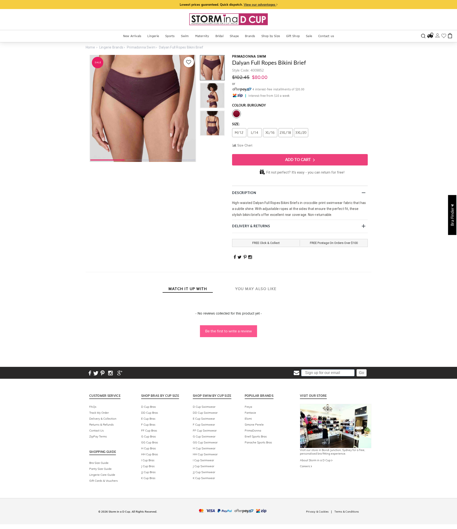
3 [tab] (178, 159)
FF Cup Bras (149, 430)
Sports (169, 36)
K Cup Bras (148, 478)
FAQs (92, 406)
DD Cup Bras (149, 412)
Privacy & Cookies (317, 511)
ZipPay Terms (98, 436)
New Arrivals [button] (132, 36)
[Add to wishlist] (189, 62)
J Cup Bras (148, 466)
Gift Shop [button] (293, 36)
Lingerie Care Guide (102, 474)
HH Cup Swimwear (205, 454)
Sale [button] (309, 36)
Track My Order (99, 412)
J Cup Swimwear (203, 466)
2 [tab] (143, 159)
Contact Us (96, 430)
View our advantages (260, 4)
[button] (228, 328)
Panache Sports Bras (258, 442)
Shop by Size (270, 36)
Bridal (219, 36)
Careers (305, 466)
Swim (185, 36)
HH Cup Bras (149, 454)
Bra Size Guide (99, 463)
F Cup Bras (148, 424)
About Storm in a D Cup (315, 460)
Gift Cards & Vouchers (103, 480)
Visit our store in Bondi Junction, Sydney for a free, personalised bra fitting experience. (332, 451)
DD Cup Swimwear (205, 412)
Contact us (326, 36)
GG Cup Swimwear (205, 442)
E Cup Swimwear (204, 418)
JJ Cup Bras (148, 472)
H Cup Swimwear (204, 448)
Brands (250, 36)
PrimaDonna (253, 430)
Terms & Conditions (346, 511)
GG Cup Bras (149, 442)
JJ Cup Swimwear (204, 472)
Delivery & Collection (102, 418)
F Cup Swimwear (204, 424)
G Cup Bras (148, 436)
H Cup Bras (148, 448)
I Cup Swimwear (203, 460)
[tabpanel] (142, 108)
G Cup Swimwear (204, 436)
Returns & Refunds (101, 424)
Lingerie (153, 36)
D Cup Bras (148, 406)
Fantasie (250, 412)
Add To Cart (298, 159)
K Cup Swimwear (204, 478)
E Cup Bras (148, 418)
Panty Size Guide (100, 469)
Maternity (202, 36)
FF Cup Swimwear (205, 430)
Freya (248, 406)
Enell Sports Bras (256, 436)
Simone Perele (254, 424)
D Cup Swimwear (204, 406)
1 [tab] (107, 159)
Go (361, 373)
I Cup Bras (147, 460)
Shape (234, 36)
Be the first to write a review (228, 331)
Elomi (248, 418)
